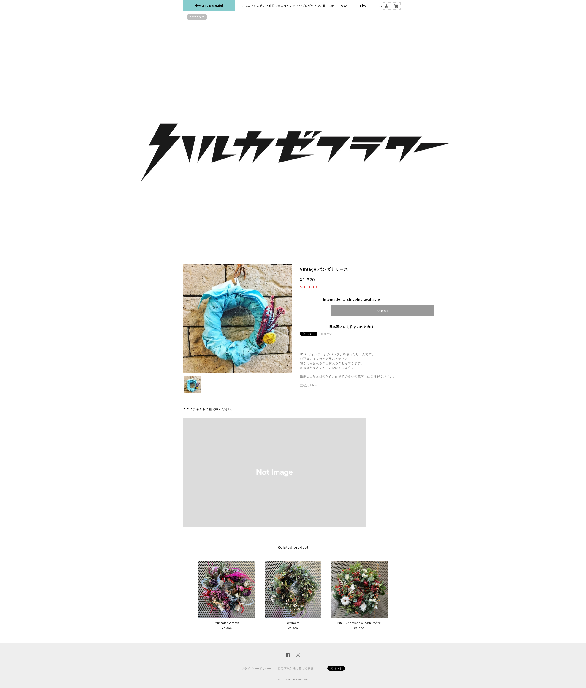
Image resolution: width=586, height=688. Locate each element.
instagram (197, 17)
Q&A (344, 5)
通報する (327, 334)
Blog (363, 5)
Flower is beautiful (209, 5)
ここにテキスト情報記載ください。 (208, 409)
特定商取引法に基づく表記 (296, 668)
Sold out (382, 311)
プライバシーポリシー (256, 668)
